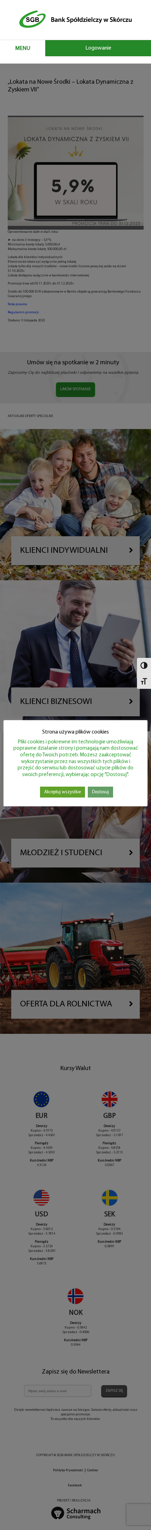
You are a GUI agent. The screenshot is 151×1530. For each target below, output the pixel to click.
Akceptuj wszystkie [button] (62, 792)
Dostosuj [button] (100, 792)
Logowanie (98, 48)
